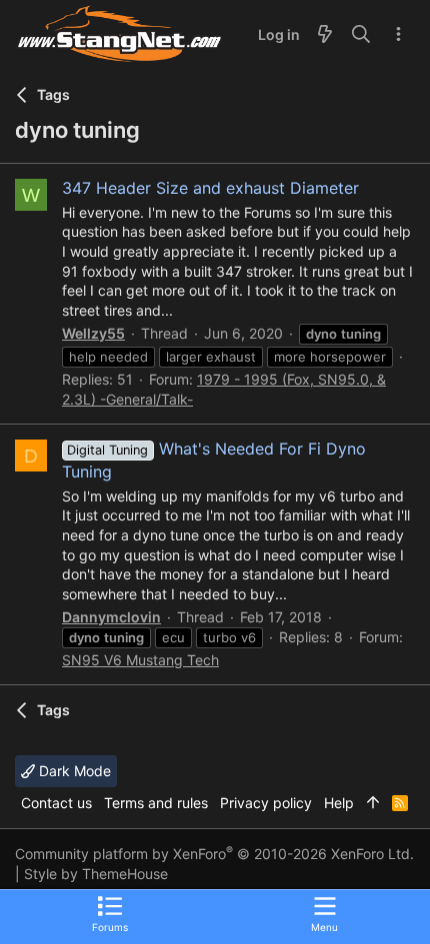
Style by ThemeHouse (96, 873)
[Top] (373, 803)
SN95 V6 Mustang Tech (140, 659)
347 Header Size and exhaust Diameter (210, 188)
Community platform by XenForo (214, 853)
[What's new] (325, 35)
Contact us (56, 802)
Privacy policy (266, 802)
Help (339, 802)
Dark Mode (73, 770)
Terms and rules (156, 802)
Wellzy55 (93, 333)
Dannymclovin (111, 616)
